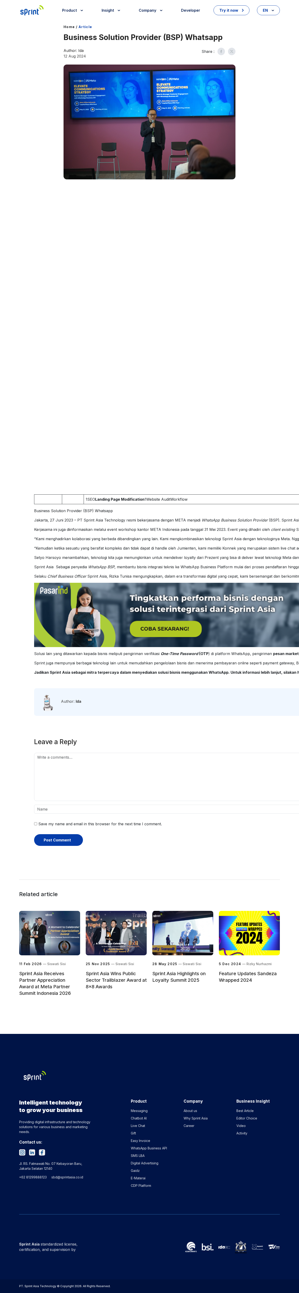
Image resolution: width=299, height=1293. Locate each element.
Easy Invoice (140, 1141)
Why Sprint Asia (196, 1118)
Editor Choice (246, 1118)
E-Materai (138, 1178)
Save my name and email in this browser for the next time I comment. (100, 824)
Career (189, 1126)
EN (266, 10)
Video (241, 1126)
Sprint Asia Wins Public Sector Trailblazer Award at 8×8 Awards (116, 980)
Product (70, 10)
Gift (133, 1133)
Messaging (139, 1111)
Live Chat (138, 1126)
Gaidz (135, 1171)
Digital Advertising (144, 1163)
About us (190, 1111)
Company (148, 10)
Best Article (245, 1111)
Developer (190, 10)
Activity (241, 1133)
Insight (108, 10)
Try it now (229, 10)
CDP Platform (141, 1186)
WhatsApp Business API (149, 1148)
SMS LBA (138, 1156)
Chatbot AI (139, 1118)
